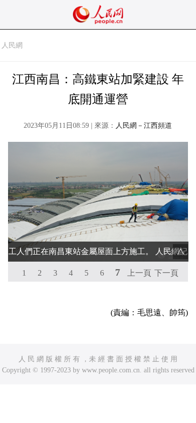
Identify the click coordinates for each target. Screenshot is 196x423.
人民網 (12, 45)
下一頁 (166, 273)
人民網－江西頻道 (144, 125)
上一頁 (139, 273)
